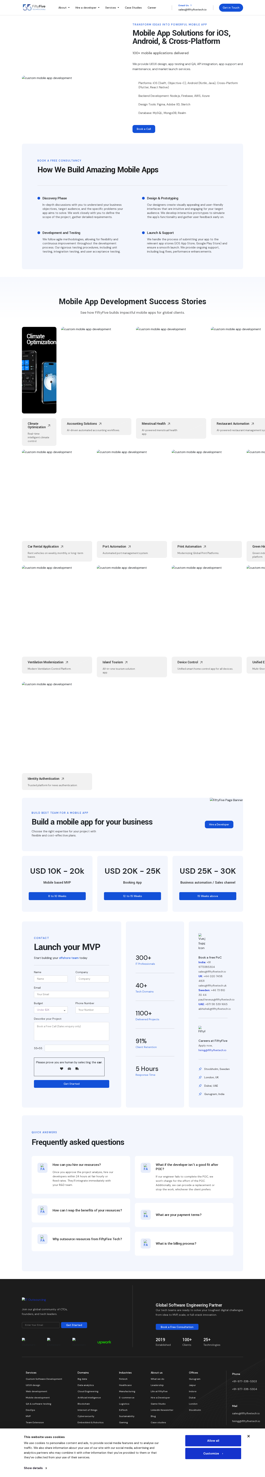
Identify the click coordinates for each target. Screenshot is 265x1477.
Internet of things (87, 1410)
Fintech (123, 1379)
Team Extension (35, 1422)
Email (37, 987)
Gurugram (194, 1379)
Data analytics (86, 1385)
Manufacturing (127, 1391)
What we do (157, 1379)
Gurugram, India (214, 1094)
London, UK (211, 1077)
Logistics (124, 1404)
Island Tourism (111, 578)
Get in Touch (231, 7)
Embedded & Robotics (91, 1422)
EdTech (123, 1410)
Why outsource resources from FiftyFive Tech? (87, 1239)
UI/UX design (33, 1385)
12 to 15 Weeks (132, 896)
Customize (213, 1453)
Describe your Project (47, 1018)
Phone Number (84, 1003)
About (62, 7)
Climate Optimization (41, 339)
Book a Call (144, 129)
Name (37, 972)
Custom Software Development (44, 1379)
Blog (153, 1416)
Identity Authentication (53, 691)
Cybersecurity (86, 1416)
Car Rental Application (52, 459)
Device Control (184, 578)
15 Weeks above (207, 896)
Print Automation (190, 462)
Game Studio (158, 1404)
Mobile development (38, 1397)
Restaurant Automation (233, 423)
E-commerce (126, 1397)
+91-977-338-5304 (244, 1389)
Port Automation (115, 462)
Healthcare (125, 1385)
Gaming (123, 1422)
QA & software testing (38, 1404)
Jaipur (192, 1385)
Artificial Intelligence (89, 1397)
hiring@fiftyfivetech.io (212, 1050)
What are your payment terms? (179, 1214)
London (193, 1404)
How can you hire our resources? (77, 1165)
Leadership (157, 1385)
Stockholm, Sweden (217, 1069)
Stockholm (195, 1410)
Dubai (192, 1397)
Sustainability (126, 1416)
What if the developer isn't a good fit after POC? (187, 1167)
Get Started (72, 1083)
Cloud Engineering (88, 1391)
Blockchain (84, 1404)
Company (81, 972)
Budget (38, 1003)
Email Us (184, 5)
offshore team (69, 958)
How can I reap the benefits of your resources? (87, 1210)
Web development (36, 1391)
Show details (35, 1468)
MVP (28, 1416)
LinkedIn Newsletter (162, 1410)
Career (152, 7)
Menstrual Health (152, 339)
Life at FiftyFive (159, 1391)
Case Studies (133, 7)
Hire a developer (85, 7)
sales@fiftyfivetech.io (246, 1413)
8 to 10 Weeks (57, 896)
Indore (193, 1391)
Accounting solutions (90, 336)
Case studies (158, 1422)
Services (110, 7)
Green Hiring (258, 462)
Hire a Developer (219, 824)
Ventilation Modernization (56, 575)
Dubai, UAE (211, 1085)
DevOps (30, 1410)
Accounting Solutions (82, 423)
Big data (82, 1379)
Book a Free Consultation (177, 1327)
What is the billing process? (176, 1243)
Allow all (213, 1441)
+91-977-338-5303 (244, 1381)
